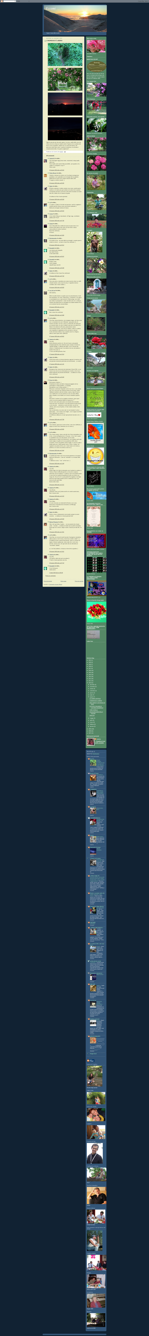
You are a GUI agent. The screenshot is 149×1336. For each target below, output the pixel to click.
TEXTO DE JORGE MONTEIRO (99, 1003)
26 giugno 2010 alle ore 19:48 (56, 315)
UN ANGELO (100, 774)
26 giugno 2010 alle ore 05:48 (56, 268)
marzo (91, 722)
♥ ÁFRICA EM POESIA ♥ (96, 927)
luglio (91, 695)
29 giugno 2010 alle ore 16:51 (56, 551)
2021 (90, 660)
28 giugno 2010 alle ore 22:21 (56, 484)
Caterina (51, 339)
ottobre (92, 688)
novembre (92, 686)
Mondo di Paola (94, 773)
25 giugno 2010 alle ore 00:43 (56, 170)
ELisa (50, 380)
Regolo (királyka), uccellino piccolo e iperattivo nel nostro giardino (101, 763)
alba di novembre (99, 849)
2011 (90, 680)
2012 (90, 678)
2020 (90, 662)
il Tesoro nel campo (95, 858)
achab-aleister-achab (95, 961)
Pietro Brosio (52, 173)
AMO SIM (92, 984)
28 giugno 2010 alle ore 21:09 (56, 463)
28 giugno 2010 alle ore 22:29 (56, 509)
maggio (92, 718)
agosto (92, 692)
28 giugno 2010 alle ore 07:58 (56, 419)
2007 (90, 733)
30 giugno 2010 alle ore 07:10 (56, 563)
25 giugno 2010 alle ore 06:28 (56, 199)
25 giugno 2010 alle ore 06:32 (56, 211)
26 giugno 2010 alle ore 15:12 (56, 307)
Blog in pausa (100, 974)
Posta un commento (51, 575)
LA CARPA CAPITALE (95, 698)
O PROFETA (93, 789)
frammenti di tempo (95, 847)
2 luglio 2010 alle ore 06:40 (56, 572)
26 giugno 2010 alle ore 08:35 (56, 287)
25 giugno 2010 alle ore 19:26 (56, 235)
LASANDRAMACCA (95, 818)
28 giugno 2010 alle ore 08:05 (56, 429)
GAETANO (92, 922)
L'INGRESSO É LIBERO (54, 40)
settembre (92, 690)
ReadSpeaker (96, 753)
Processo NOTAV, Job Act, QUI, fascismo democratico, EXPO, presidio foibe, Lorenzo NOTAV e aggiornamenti (97, 879)
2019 (90, 664)
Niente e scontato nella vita (97, 893)
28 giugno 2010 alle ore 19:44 (56, 450)
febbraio (92, 724)
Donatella (51, 248)
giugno (92, 697)
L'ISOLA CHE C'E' (95, 876)
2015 (90, 672)
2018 (90, 666)
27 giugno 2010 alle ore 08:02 (56, 336)
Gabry (51, 186)
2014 (90, 674)
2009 (90, 729)
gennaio (92, 726)
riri (50, 202)
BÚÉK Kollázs (100, 836)
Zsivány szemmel (94, 1019)
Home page (63, 581)
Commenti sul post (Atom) (55, 584)
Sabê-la (99, 985)
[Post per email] (64, 151)
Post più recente (48, 581)
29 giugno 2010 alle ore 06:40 (56, 519)
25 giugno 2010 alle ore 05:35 (56, 183)
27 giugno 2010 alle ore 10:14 (56, 354)
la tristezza (93, 806)
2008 (90, 731)
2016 (90, 670)
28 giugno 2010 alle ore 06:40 (56, 377)
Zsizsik (98, 1020)
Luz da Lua (52, 290)
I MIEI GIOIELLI (94, 710)
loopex (51, 213)
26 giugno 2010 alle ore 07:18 (56, 276)
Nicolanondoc (53, 238)
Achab (51, 223)
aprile (91, 720)
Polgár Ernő (93, 1053)
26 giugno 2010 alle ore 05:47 (56, 256)
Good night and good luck (100, 860)
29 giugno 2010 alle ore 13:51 (56, 532)
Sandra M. (52, 158)
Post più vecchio (79, 581)
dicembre (92, 684)
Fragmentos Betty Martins (97, 906)
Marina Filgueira (53, 522)
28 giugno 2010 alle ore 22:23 (56, 496)
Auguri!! (99, 946)
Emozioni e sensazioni (96, 973)
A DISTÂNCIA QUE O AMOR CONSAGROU (100, 792)
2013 (90, 676)
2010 (90, 682)
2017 (90, 668)
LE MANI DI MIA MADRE (100, 820)
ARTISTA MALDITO (95, 1036)
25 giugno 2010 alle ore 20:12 (56, 245)
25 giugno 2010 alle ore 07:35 (56, 220)
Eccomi (92, 758)
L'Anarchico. (93, 962)
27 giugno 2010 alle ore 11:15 (56, 364)
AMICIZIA (92, 715)
